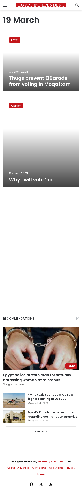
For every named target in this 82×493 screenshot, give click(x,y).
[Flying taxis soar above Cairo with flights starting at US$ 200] (14, 400)
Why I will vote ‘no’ (31, 179)
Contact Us (39, 468)
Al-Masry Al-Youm (50, 461)
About (11, 468)
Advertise (23, 468)
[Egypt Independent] (41, 5)
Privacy (70, 468)
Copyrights (56, 468)
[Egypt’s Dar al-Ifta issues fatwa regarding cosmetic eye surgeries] (14, 416)
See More (41, 431)
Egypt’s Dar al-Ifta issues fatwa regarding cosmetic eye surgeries (52, 414)
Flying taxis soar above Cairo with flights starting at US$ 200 (52, 397)
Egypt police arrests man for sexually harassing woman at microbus (37, 377)
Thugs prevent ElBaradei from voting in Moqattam (40, 81)
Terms (41, 474)
